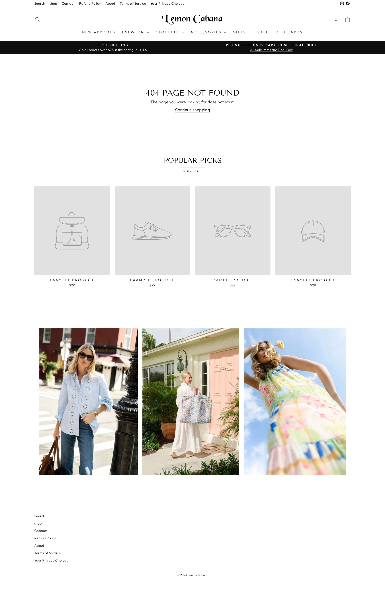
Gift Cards (289, 32)
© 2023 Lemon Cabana (192, 575)
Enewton (134, 32)
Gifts (240, 32)
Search (39, 3)
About (110, 3)
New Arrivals (98, 32)
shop (53, 3)
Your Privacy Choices (167, 3)
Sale (263, 32)
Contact (68, 3)
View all (192, 171)
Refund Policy (90, 3)
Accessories (206, 32)
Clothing (168, 32)
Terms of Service (133, 3)
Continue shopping (192, 109)
